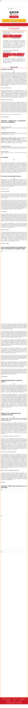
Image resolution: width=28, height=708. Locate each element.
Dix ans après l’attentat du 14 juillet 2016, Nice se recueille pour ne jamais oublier (13, 248)
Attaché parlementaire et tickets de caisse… (11, 381)
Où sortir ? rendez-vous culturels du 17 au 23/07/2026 (14, 486)
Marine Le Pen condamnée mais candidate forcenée (11, 414)
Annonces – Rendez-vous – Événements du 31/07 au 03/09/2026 (13, 121)
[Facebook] (10, 12)
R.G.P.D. (20, 700)
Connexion (15, 14)
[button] (14, 24)
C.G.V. (14, 700)
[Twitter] (13, 12)
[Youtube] (15, 12)
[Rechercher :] (14, 8)
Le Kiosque (8, 700)
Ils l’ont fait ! (5, 157)
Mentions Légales (6, 699)
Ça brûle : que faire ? (7, 69)
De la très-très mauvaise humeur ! (11, 176)
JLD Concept (18, 702)
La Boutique (22, 699)
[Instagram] (17, 12)
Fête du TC (15, 699)
